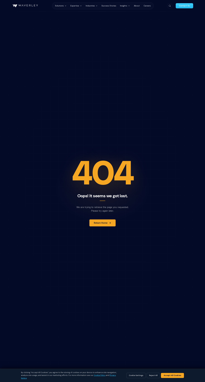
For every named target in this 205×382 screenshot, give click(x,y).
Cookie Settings (136, 375)
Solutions (59, 5)
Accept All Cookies (172, 375)
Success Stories (109, 5)
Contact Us (184, 5)
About (137, 5)
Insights (123, 5)
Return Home (101, 223)
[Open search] (169, 5)
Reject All (153, 375)
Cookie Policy (99, 375)
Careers (147, 5)
